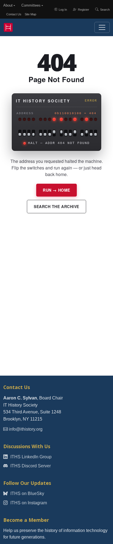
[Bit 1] (90, 133)
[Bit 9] (49, 133)
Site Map (30, 14)
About (8, 5)
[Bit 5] (70, 133)
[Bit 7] (61, 133)
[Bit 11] (40, 133)
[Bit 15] (20, 133)
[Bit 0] (95, 133)
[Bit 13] (28, 133)
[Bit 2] (86, 133)
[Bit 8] (54, 133)
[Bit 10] (45, 133)
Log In (62, 9)
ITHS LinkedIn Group (30, 456)
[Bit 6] (65, 133)
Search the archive (56, 206)
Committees (31, 5)
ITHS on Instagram (28, 502)
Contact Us (13, 14)
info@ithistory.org (26, 429)
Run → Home (56, 190)
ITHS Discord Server (30, 466)
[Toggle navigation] (102, 27)
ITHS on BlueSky (26, 493)
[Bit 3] (81, 133)
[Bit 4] (74, 133)
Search (104, 9)
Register (83, 9)
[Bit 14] (24, 133)
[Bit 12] (33, 133)
